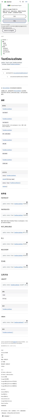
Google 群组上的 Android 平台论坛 (9, 381)
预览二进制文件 (4, 359)
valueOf (5, 179)
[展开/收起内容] (7, 40)
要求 (2, 355)
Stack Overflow (4, 403)
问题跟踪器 (3, 405)
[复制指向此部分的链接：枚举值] (7, 194)
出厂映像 (3, 361)
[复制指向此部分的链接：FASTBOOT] (9, 198)
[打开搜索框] (20, 2)
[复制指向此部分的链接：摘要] (6, 100)
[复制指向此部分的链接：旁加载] (6, 261)
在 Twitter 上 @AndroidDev (7, 374)
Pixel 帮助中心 (4, 394)
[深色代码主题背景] (27, 202)
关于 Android (4, 410)
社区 (9, 410)
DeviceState (6, 88)
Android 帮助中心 (5, 392)
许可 (18, 410)
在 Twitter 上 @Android (6, 372)
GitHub (2, 366)
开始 (14, 21)
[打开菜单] (2, 1)
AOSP (2, 36)
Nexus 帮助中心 (4, 396)
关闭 (14, 16)
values (4, 186)
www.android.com (5, 398)
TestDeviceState (14, 64)
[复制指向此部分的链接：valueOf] (7, 279)
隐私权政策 (23, 410)
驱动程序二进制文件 (5, 364)
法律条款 (14, 410)
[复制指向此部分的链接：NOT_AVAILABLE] (13, 227)
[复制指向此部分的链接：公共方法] (9, 275)
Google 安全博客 (5, 379)
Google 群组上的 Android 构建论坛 (9, 383)
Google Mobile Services (6, 401)
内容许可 (15, 341)
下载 (2, 357)
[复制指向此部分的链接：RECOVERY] (9, 250)
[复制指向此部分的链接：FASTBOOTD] (10, 209)
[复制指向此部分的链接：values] (6, 317)
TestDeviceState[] (15, 183)
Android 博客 (4, 376)
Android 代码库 (4, 352)
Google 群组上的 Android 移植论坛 (9, 386)
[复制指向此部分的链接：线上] (5, 238)
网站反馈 (4, 413)
